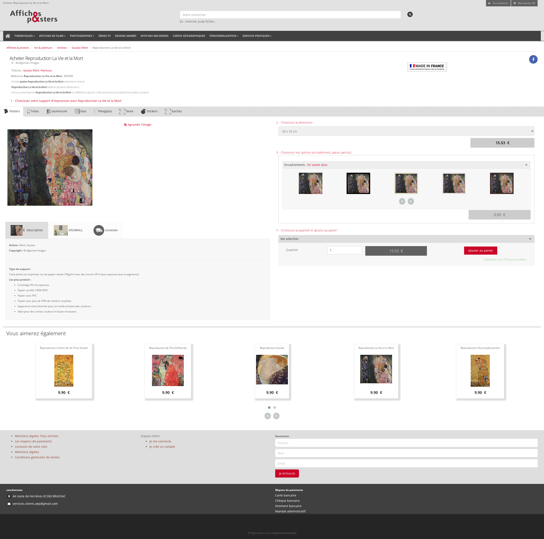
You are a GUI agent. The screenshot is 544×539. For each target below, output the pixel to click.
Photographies (81, 36)
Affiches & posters (17, 48)
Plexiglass (104, 111)
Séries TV (104, 36)
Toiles (34, 111)
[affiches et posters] (33, 15)
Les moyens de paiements (33, 441)
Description (34, 230)
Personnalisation (223, 36)
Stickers (152, 111)
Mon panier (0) (526, 3)
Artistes (62, 48)
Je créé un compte (162, 447)
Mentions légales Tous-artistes (36, 436)
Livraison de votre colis (31, 447)
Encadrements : (305, 165)
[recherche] (410, 14)
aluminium (59, 111)
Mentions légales (27, 452)
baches (176, 111)
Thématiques (23, 36)
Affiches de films (51, 36)
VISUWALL (75, 230)
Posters (14, 111)
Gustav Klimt (80, 48)
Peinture (46, 70)
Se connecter (500, 3)
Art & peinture (43, 48)
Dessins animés (125, 36)
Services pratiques (255, 36)
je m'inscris (287, 473)
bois (83, 111)
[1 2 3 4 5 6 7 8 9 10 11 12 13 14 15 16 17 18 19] (344, 250)
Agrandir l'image (139, 125)
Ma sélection (289, 239)
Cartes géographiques (189, 36)
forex (129, 111)
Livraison (111, 230)
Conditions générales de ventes (37, 457)
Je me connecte (160, 441)
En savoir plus (317, 165)
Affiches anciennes (155, 36)
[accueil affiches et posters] (7, 36)
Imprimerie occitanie (284, 533)
